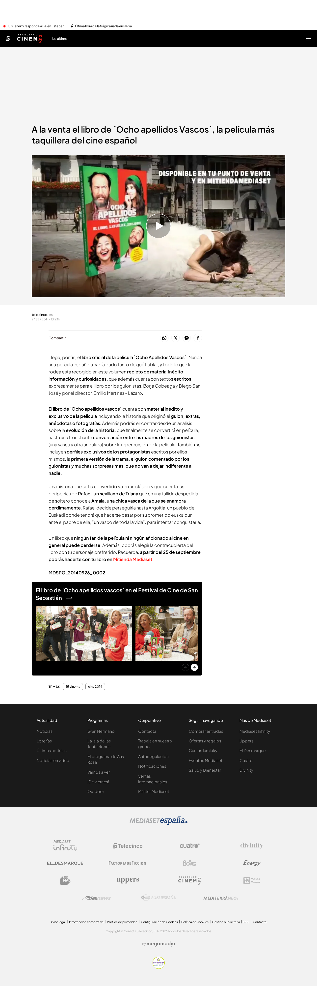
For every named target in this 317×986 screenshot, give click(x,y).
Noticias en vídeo (53, 760)
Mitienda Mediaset (132, 559)
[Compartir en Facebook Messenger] (186, 338)
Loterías (44, 740)
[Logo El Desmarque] (65, 863)
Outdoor (95, 791)
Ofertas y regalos (205, 740)
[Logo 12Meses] (251, 880)
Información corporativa (86, 922)
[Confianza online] (159, 967)
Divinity (246, 770)
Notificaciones (152, 766)
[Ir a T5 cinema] (29, 38)
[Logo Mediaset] (158, 823)
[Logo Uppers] (127, 880)
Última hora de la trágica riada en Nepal (103, 26)
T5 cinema (73, 686)
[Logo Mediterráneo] (220, 898)
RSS (246, 922)
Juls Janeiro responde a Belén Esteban (35, 26)
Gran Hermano (101, 731)
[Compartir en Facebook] (197, 338)
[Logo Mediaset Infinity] (65, 846)
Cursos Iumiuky (203, 750)
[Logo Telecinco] (127, 846)
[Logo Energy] (252, 863)
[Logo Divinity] (251, 846)
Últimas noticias (52, 750)
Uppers (246, 740)
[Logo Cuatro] (190, 846)
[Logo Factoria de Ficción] (127, 863)
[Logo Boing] (189, 863)
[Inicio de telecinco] (8, 38)
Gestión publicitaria (226, 922)
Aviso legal (58, 922)
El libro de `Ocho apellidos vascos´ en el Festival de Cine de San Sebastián (117, 594)
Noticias (45, 731)
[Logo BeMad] (65, 880)
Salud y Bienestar (205, 770)
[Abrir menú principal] (308, 38)
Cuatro (246, 760)
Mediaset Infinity (254, 731)
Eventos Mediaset (205, 760)
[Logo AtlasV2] (96, 898)
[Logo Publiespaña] (158, 898)
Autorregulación (153, 756)
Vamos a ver (98, 772)
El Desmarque (252, 750)
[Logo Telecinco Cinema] (189, 880)
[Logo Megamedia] (161, 943)
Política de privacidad (122, 922)
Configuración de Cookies (159, 922)
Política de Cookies (195, 922)
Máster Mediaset (153, 791)
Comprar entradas (206, 731)
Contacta (147, 731)
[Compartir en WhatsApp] (164, 338)
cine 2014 (95, 686)
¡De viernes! (98, 781)
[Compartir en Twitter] (175, 338)
